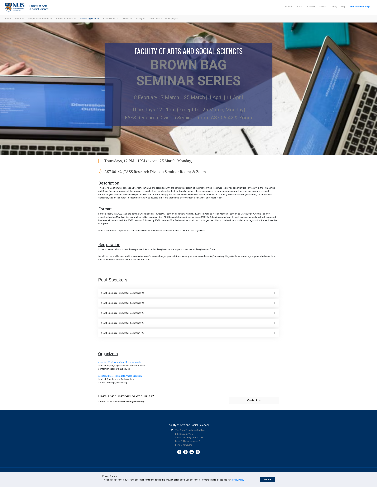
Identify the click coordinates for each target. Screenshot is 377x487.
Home (8, 18)
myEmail (311, 6)
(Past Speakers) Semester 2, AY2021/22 (122, 333)
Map (343, 6)
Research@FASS (88, 18)
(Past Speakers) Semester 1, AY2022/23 (122, 323)
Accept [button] (267, 479)
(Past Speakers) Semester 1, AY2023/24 (122, 303)
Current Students (64, 18)
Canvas (322, 6)
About (18, 18)
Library (334, 6)
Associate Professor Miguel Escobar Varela (119, 362)
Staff (299, 6)
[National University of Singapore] (14, 7)
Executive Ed (109, 18)
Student (289, 6)
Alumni (126, 18)
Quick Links (154, 18)
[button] (188, 293)
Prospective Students (38, 18)
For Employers (171, 18)
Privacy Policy (237, 480)
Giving (139, 18)
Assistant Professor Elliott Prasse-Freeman (120, 375)
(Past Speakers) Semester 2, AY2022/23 (122, 313)
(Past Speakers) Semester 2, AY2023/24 (122, 293)
